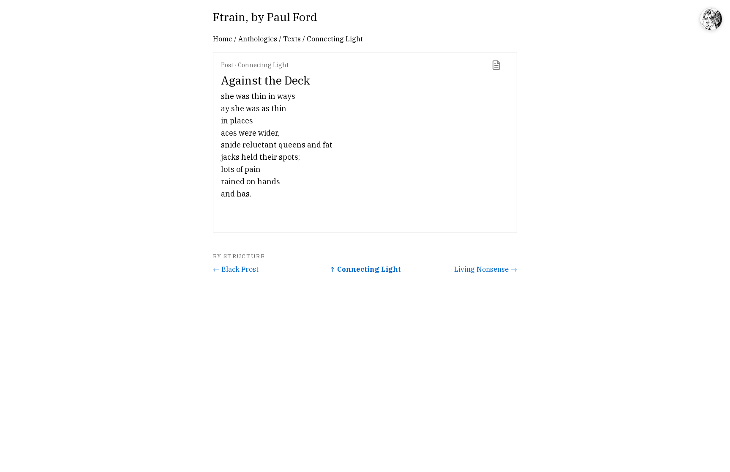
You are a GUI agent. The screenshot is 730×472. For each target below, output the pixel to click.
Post (227, 65)
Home (222, 38)
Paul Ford (292, 16)
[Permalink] (496, 65)
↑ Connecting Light (365, 269)
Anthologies (257, 38)
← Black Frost (236, 269)
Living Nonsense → (485, 269)
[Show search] (711, 20)
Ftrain (229, 16)
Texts (292, 38)
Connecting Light (335, 38)
